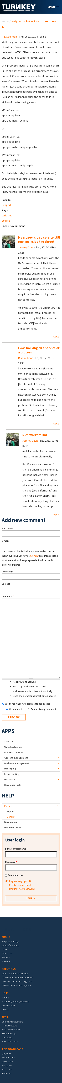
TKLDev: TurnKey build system (16, 985)
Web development (13, 746)
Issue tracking (12, 774)
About (6, 937)
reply (56, 336)
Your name (7, 528)
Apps (8, 731)
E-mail (5, 540)
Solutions (9, 969)
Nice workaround (34, 435)
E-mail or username (16, 848)
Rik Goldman (9, 36)
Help (8, 795)
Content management (16, 757)
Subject (6, 583)
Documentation (12, 827)
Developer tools (12, 784)
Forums (8, 806)
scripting (7, 215)
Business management (16, 763)
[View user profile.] (8, 241)
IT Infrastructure (13, 752)
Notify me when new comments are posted (27, 703)
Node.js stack (8, 1057)
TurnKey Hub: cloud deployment (17, 977)
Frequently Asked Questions (15, 1001)
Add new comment (14, 226)
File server (7, 1069)
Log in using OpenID (20, 881)
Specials (8, 741)
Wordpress (7, 1065)
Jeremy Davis (26, 247)
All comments (16, 709)
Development (11, 822)
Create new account (20, 885)
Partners (6, 957)
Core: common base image (15, 973)
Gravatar (34, 555)
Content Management (12, 1021)
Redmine (6, 1073)
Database (9, 779)
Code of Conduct (10, 945)
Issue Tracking (8, 1033)
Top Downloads (12, 1049)
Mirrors (5, 949)
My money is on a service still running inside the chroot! (39, 240)
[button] (53, 7)
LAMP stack (7, 1061)
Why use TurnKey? (10, 941)
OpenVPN (6, 1053)
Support (6, 205)
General (11, 816)
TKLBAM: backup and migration (17, 981)
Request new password (22, 888)
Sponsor (6, 961)
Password (11, 861)
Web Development (11, 1029)
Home (5, 21)
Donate (5, 1009)
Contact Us (7, 953)
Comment (8, 596)
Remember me (15, 875)
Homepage (7, 571)
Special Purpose (10, 1041)
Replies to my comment (43, 709)
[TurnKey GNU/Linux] (19, 10)
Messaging (10, 768)
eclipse (6, 220)
